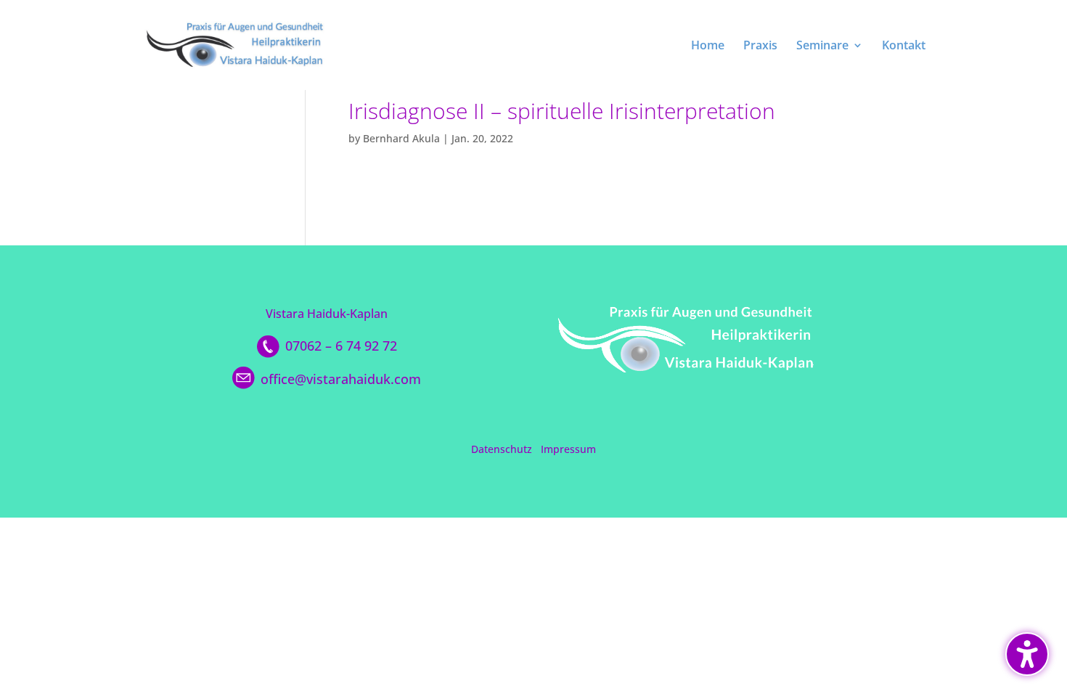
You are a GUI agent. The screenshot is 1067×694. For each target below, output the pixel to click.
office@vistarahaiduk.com (341, 379)
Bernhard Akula (401, 138)
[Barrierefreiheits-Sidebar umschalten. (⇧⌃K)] (1027, 654)
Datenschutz (501, 449)
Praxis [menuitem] (760, 46)
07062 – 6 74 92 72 (341, 345)
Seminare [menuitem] (822, 46)
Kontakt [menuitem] (903, 46)
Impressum (568, 449)
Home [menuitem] (707, 46)
